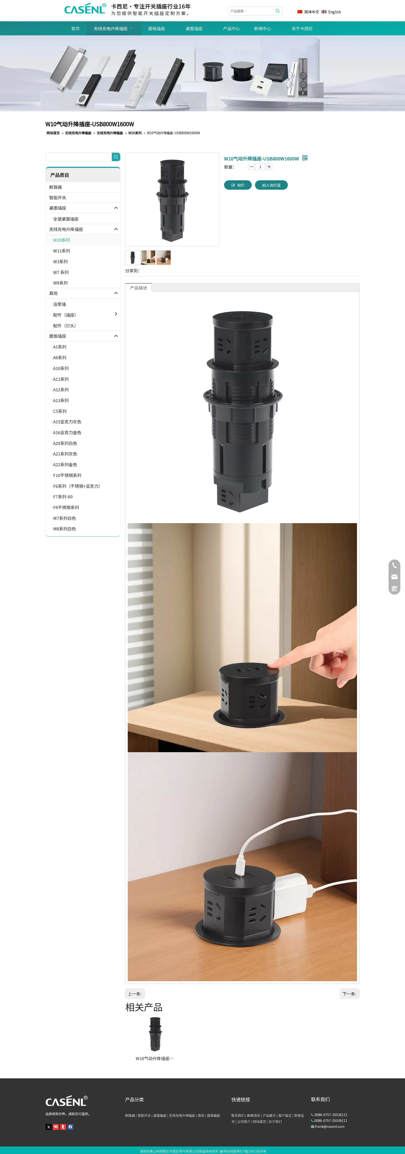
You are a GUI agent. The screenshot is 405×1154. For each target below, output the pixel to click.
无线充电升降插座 (66, 229)
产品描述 (138, 288)
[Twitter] (49, 1126)
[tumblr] (63, 1126)
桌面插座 (57, 208)
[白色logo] (66, 1100)
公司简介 (243, 1121)
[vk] (56, 1126)
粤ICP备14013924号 (251, 1151)
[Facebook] (70, 1126)
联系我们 (237, 1115)
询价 (240, 185)
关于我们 (275, 1121)
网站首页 (259, 1121)
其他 (53, 293)
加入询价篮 (271, 185)
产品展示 (269, 1115)
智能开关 (57, 197)
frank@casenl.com (330, 1126)
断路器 (55, 187)
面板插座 (57, 336)
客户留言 (285, 1115)
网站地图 (229, 1151)
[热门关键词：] (278, 11)
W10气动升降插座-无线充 (155, 1058)
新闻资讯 (253, 1115)
